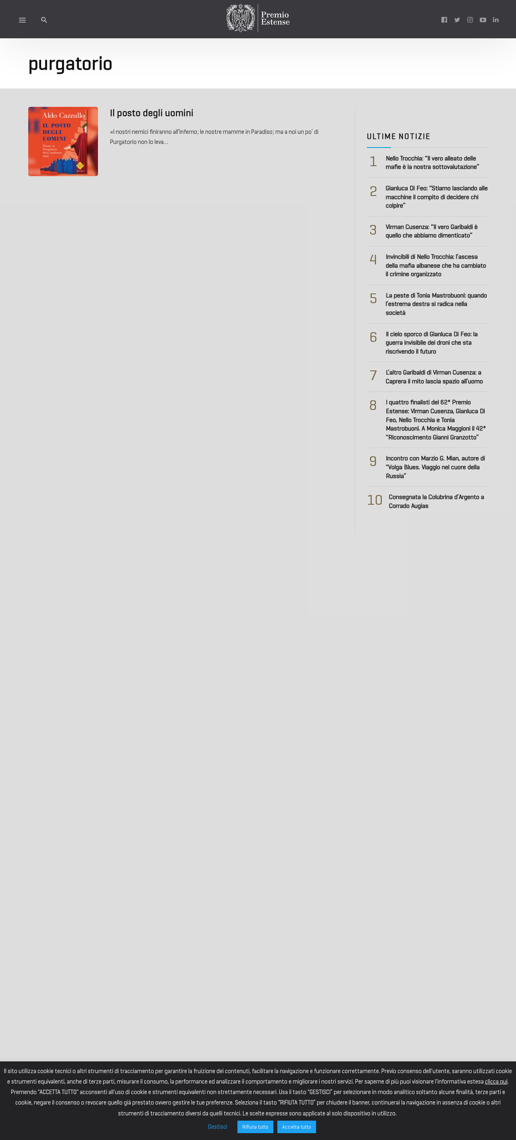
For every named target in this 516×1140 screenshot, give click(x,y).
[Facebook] (444, 19)
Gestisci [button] (217, 1126)
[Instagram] (470, 19)
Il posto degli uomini (152, 113)
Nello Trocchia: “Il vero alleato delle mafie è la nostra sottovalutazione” (432, 162)
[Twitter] (457, 19)
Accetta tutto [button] (296, 1126)
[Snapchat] (496, 19)
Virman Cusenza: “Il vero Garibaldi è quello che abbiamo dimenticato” (432, 231)
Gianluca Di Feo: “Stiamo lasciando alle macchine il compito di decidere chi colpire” (437, 196)
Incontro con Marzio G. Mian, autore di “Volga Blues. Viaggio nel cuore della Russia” (435, 466)
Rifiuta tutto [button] (255, 1126)
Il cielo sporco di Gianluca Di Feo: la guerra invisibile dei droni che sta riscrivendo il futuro (432, 342)
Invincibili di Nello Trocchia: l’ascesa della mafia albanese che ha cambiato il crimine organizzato (436, 265)
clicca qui (496, 1081)
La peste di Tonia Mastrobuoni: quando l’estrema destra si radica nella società (436, 303)
